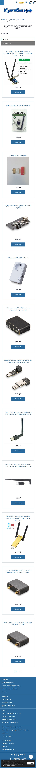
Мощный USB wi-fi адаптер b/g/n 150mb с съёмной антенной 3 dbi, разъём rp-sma (18, 413)
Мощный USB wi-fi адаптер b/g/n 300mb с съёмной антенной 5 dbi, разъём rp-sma (18, 465)
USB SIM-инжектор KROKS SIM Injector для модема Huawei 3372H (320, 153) (18, 361)
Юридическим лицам (8, 716)
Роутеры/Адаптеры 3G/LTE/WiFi (15, 19)
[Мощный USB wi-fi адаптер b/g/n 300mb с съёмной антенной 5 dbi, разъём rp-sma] (18, 481)
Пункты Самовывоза (8, 706)
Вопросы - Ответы (8, 743)
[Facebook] (14, 754)
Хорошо (30, 763)
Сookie (13, 765)
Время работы (6, 699)
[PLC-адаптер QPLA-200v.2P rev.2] (18, 273)
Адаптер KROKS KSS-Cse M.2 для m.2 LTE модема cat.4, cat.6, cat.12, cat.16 (18, 571)
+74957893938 (19, 759)
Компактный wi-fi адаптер (18, 156)
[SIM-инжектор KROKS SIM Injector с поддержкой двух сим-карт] (18, 325)
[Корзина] (34, 3)
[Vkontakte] (12, 754)
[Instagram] (16, 754)
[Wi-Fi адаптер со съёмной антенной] (18, 120)
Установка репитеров (9, 719)
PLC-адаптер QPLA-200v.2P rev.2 (18, 258)
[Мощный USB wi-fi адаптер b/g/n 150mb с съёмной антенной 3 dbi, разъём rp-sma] (18, 429)
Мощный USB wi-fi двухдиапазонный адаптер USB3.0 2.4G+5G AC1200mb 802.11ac (18, 518)
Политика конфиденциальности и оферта (15, 730)
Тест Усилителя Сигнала (10, 722)
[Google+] (23, 754)
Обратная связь (7, 702)
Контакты (5, 696)
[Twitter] (21, 754)
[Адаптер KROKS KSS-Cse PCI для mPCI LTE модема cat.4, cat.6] (18, 640)
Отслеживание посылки (9, 689)
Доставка (5, 680)
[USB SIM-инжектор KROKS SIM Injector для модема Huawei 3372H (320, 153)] (18, 377)
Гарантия (5, 733)
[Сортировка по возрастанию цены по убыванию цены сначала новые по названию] (18, 39)
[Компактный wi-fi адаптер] (18, 171)
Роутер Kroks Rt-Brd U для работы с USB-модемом (18, 207)
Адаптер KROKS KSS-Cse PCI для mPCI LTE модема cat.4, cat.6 (18, 623)
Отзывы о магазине (8, 750)
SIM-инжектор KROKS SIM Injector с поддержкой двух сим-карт (18, 309)
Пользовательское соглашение (12, 727)
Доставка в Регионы (8, 683)
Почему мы (5, 747)
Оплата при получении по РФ (11, 713)
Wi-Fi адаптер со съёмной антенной (18, 105)
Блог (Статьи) (6, 740)
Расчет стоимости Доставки (11, 686)
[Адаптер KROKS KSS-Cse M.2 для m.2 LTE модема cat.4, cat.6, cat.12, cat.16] (18, 587)
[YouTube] (18, 754)
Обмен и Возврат (7, 736)
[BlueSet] (18, 9)
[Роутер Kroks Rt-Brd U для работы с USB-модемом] (18, 223)
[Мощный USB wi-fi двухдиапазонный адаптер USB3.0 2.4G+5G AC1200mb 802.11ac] (18, 535)
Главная (3, 19)
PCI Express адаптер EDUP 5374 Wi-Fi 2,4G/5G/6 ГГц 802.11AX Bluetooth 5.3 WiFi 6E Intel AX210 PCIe (18, 53)
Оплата (4, 692)
